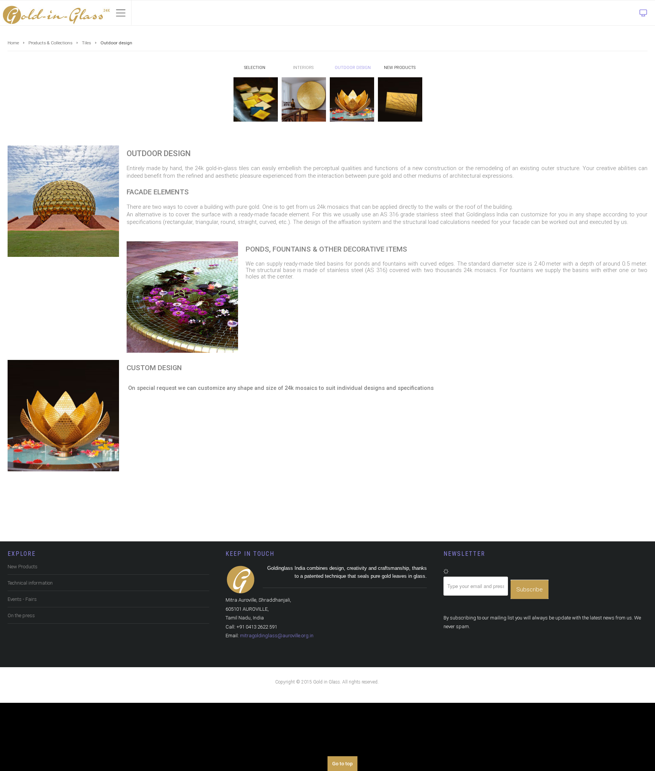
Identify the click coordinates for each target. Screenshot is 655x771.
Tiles (90, 43)
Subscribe (529, 603)
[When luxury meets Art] (55, 12)
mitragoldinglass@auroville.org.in (281, 653)
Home (14, 43)
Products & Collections (52, 43)
